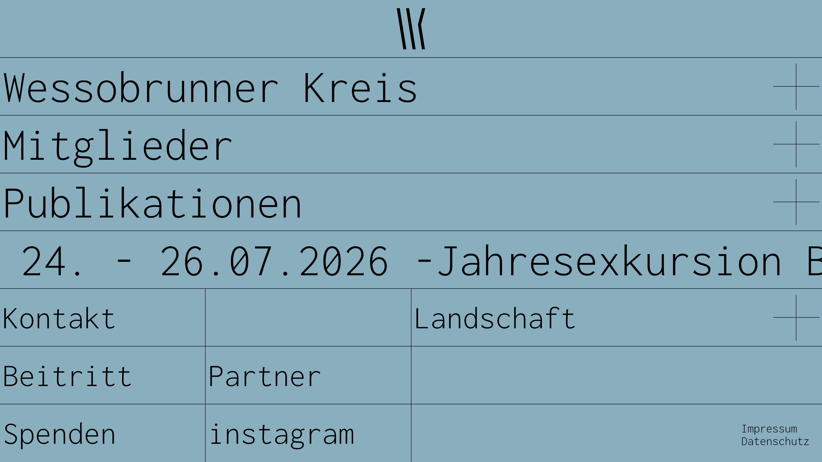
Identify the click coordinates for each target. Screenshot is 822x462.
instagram (281, 433)
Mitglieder (118, 144)
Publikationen (153, 202)
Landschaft (495, 318)
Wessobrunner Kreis (211, 86)
